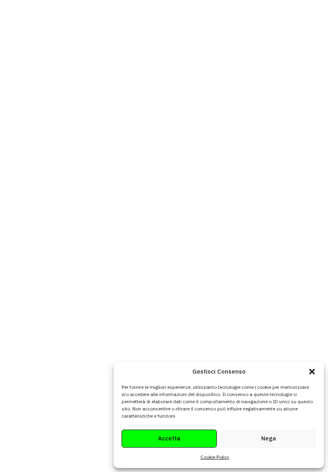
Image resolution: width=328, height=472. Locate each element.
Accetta (169, 438)
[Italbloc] (38, 23)
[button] (312, 372)
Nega (268, 438)
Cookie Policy (214, 457)
